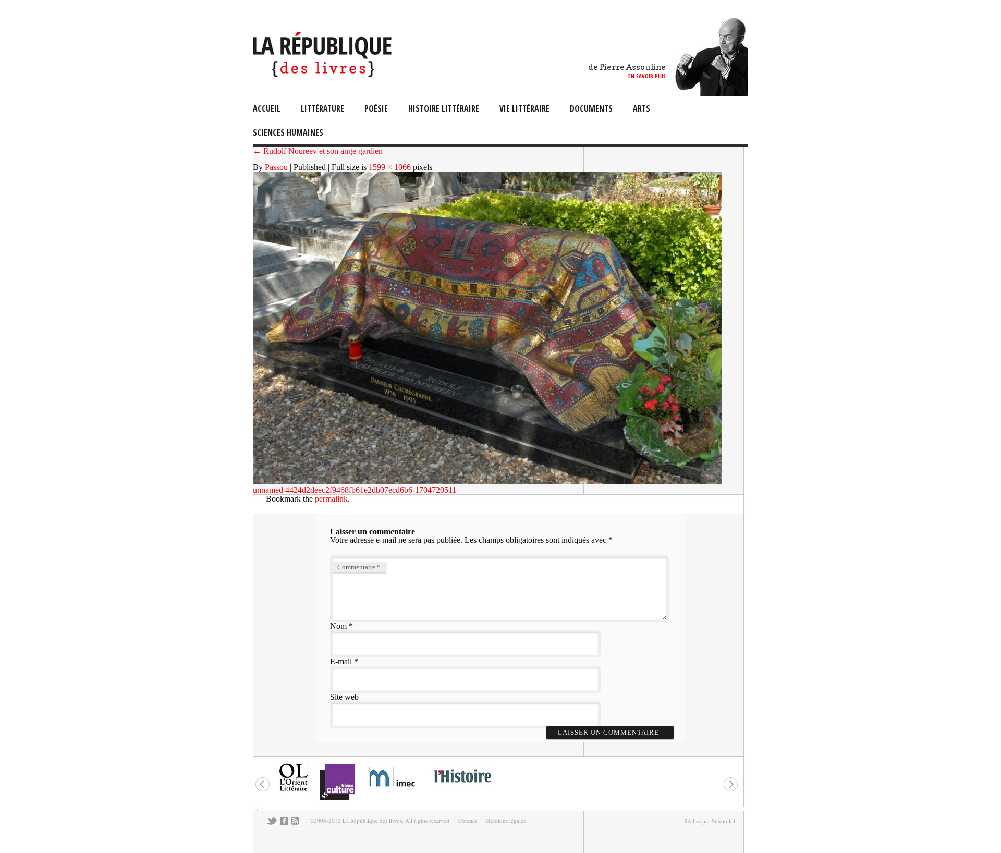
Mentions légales (505, 820)
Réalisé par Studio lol (709, 821)
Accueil (266, 108)
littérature (322, 108)
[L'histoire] (461, 788)
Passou (276, 167)
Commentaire (359, 567)
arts (641, 108)
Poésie (376, 108)
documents (591, 108)
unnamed (268, 489)
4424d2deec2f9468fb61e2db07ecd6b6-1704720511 (370, 489)
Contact (467, 820)
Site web (344, 696)
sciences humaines (288, 132)
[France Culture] (337, 799)
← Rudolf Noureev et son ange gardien (318, 151)
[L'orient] (293, 790)
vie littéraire (524, 108)
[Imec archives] (392, 790)
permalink (331, 498)
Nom (338, 626)
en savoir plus (647, 76)
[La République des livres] (323, 74)
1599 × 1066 (390, 167)
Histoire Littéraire (443, 108)
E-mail (341, 661)
